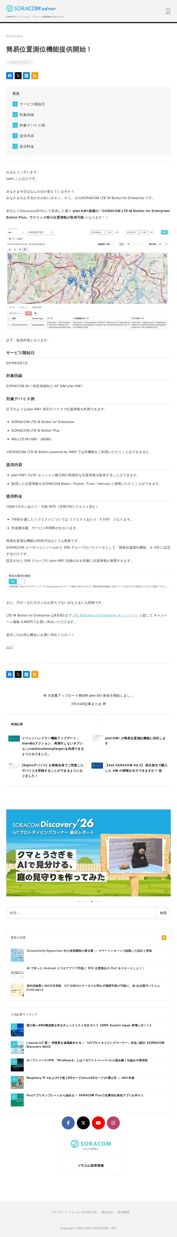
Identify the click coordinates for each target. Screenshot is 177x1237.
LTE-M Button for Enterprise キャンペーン (105, 615)
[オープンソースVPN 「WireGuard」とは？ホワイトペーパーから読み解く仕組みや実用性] (17, 1064)
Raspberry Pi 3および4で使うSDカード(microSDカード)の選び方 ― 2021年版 (81, 1078)
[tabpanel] (88, 852)
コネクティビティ (20, 62)
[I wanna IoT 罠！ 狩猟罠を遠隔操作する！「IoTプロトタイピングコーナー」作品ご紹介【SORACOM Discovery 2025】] (17, 1047)
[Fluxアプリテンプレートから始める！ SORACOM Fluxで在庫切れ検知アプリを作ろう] (17, 1099)
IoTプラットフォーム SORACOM (74, 1212)
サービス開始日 (32, 103)
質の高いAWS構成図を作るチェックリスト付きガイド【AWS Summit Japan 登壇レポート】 (90, 1025)
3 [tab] (92, 901)
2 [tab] (85, 901)
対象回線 (27, 114)
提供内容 (27, 135)
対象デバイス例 (32, 125)
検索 (163, 912)
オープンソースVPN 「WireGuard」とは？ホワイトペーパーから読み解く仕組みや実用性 (87, 1060)
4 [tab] (98, 901)
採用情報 (124, 1212)
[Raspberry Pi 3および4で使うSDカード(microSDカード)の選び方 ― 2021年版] (17, 1082)
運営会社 (107, 1212)
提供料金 (27, 146)
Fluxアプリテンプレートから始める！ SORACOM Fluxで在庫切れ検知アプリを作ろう (85, 1095)
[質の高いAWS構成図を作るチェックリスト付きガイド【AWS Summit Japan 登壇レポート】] (17, 1029)
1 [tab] (79, 901)
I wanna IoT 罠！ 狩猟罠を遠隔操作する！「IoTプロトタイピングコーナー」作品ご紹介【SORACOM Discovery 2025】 (95, 1045)
